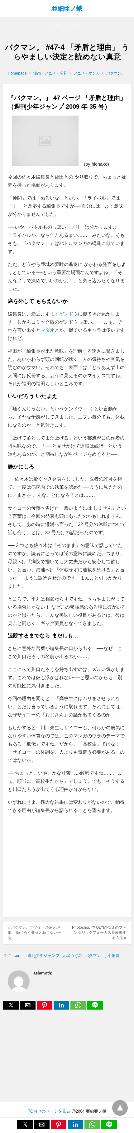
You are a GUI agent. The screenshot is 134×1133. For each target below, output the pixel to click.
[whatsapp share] (78, 1008)
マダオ (48, 330)
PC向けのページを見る (48, 1111)
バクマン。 (115, 73)
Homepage (17, 73)
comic (19, 955)
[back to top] (120, 1108)
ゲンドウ (68, 313)
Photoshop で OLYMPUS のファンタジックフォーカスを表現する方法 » (99, 932)
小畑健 (114, 955)
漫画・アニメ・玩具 (50, 73)
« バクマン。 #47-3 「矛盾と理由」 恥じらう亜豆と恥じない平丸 (34, 932)
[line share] (95, 1008)
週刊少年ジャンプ (43, 955)
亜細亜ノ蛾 (67, 8)
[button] (67, 25)
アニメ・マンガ (87, 73)
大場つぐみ (72, 955)
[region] (67, 866)
